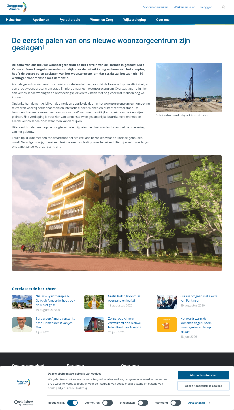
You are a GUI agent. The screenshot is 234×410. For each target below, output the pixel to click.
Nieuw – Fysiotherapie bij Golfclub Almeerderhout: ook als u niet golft (55, 300)
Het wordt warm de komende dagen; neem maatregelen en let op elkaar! (196, 325)
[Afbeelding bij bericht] (22, 302)
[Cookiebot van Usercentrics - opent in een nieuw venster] (24, 403)
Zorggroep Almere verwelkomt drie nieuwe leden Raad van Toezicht (124, 323)
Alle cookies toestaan (203, 375)
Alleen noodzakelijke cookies (203, 385)
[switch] (107, 403)
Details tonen (196, 402)
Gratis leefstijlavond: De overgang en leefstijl (124, 298)
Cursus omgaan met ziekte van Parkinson (198, 298)
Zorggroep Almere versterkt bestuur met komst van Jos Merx (55, 323)
